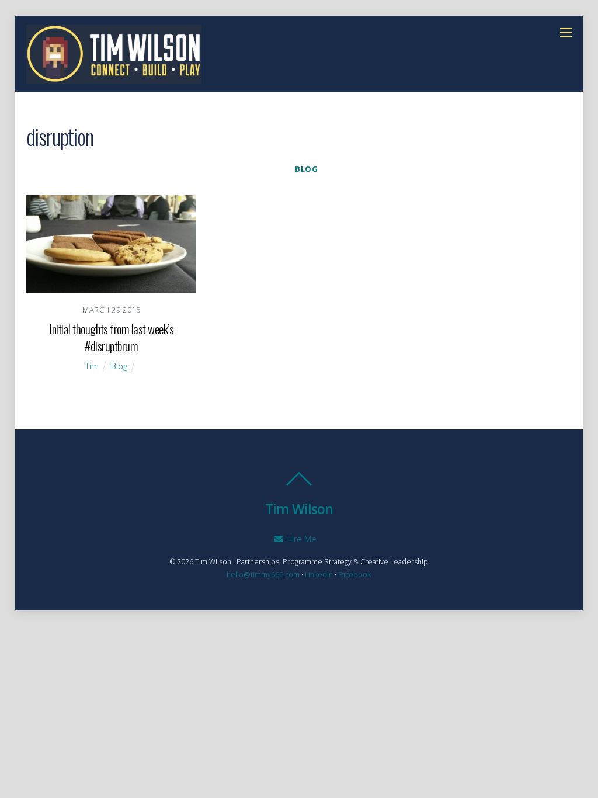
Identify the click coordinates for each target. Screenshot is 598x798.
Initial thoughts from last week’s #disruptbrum (111, 337)
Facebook (354, 575)
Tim (92, 366)
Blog (306, 169)
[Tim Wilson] (113, 77)
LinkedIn (319, 575)
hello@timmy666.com (263, 575)
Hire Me (300, 538)
